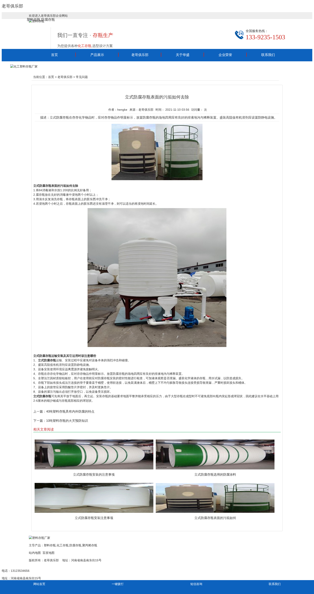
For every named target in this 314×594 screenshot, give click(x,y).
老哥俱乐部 (12, 6)
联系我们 (268, 55)
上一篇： (39, 411)
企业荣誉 (225, 55)
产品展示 (97, 55)
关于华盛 (182, 55)
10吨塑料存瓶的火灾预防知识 (67, 420)
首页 (54, 55)
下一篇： (39, 420)
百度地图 (48, 552)
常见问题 (82, 77)
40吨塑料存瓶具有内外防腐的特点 (70, 411)
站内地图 (35, 552)
